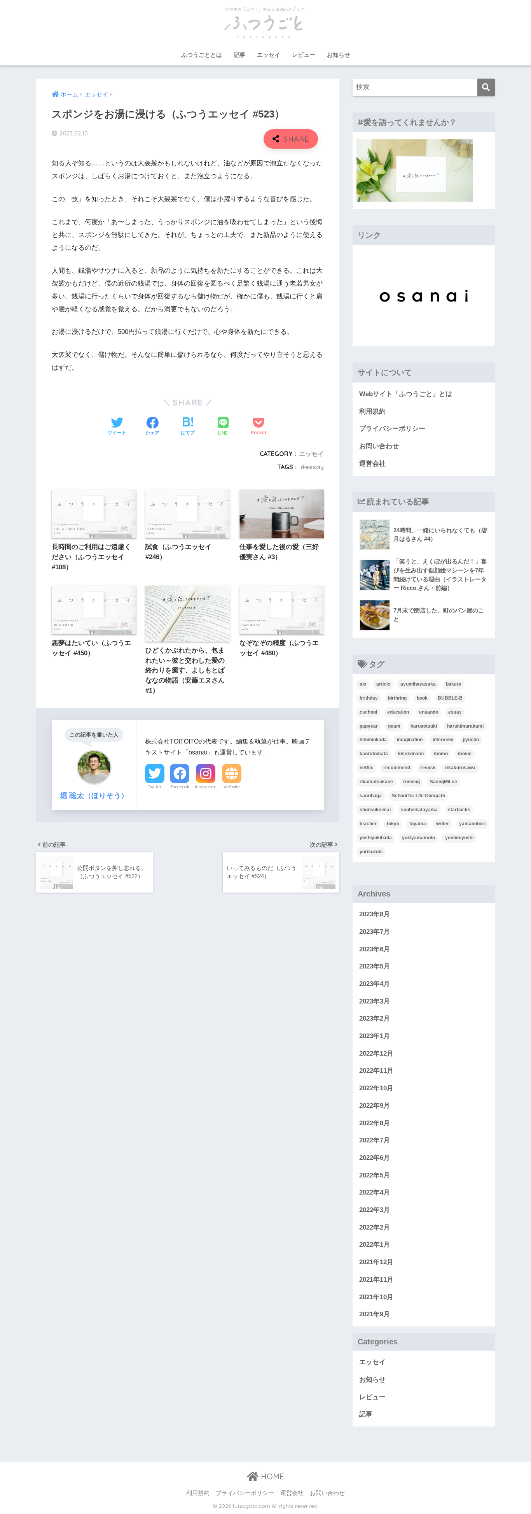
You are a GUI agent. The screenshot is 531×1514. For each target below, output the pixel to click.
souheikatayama (419, 809)
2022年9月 (374, 1105)
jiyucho (471, 739)
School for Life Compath (418, 795)
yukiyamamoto (418, 837)
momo (441, 753)
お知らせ (338, 54)
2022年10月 (376, 1088)
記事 (239, 54)
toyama (417, 823)
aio (363, 684)
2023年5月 (374, 966)
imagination (410, 739)
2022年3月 (374, 1210)
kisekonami (411, 753)
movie (465, 753)
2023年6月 (374, 949)
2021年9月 (374, 1314)
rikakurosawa (460, 767)
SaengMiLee (443, 781)
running (411, 781)
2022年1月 (374, 1244)
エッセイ (268, 54)
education (398, 712)
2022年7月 (374, 1140)
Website (232, 786)
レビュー (303, 54)
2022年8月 (374, 1123)
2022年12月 (376, 1053)
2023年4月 (374, 984)
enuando (428, 712)
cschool (368, 712)
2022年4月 (374, 1192)
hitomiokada (373, 739)
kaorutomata (374, 753)
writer (442, 823)
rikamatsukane (376, 781)
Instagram (206, 786)
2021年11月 (376, 1279)
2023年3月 (374, 1001)
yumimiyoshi (459, 837)
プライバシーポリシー (392, 428)
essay (314, 467)
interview (443, 739)
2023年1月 (374, 1036)
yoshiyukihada (376, 837)
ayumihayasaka (418, 684)
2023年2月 (374, 1018)
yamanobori (472, 823)
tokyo (393, 823)
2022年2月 (374, 1227)
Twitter (155, 786)
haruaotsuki (423, 726)
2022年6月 (374, 1157)
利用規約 (372, 411)
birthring (397, 698)
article (383, 684)
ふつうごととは (201, 54)
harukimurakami (465, 726)
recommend (396, 767)
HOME (271, 1476)
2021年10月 (376, 1297)
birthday (369, 698)
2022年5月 (374, 1175)
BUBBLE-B (450, 698)
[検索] (486, 87)
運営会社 (372, 463)
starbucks (459, 809)
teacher (368, 823)
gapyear (369, 726)
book (422, 698)
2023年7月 (374, 931)
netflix (366, 767)
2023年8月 (374, 914)
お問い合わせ (379, 446)
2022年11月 (376, 1070)
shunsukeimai (375, 809)
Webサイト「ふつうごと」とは (405, 394)
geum (394, 726)
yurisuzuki (371, 851)
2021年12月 (376, 1262)
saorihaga (371, 795)
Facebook (179, 786)
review (427, 767)
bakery (453, 684)
